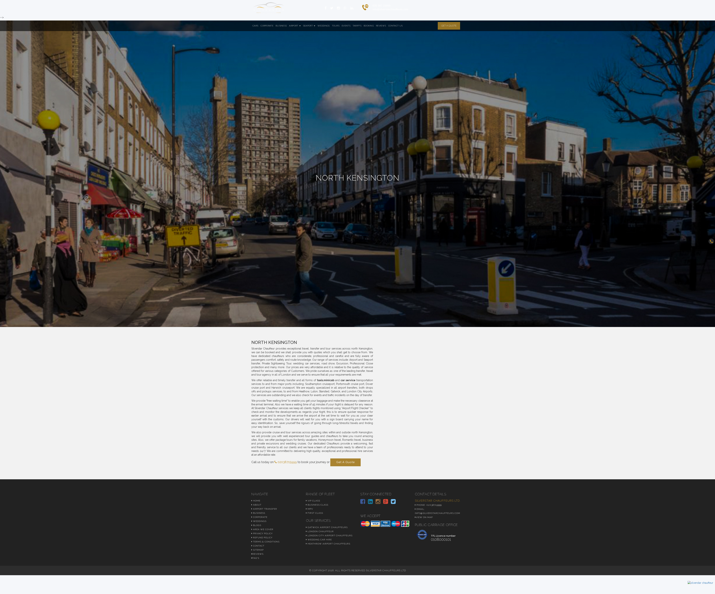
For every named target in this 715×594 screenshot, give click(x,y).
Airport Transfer (264, 509)
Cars (255, 25)
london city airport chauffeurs (329, 535)
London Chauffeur (320, 531)
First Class (315, 513)
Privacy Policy (262, 533)
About (256, 505)
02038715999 (287, 462)
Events (346, 25)
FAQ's (255, 558)
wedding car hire (319, 539)
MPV (310, 509)
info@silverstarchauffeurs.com (390, 9)
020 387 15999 (381, 5)
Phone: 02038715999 (429, 505)
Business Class (317, 505)
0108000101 (441, 539)
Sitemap (258, 550)
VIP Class (313, 500)
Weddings (323, 25)
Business (281, 25)
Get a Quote (449, 25)
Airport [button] (294, 25)
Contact (258, 545)
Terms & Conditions (265, 541)
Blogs (256, 525)
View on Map (424, 517)
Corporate (266, 25)
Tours (336, 25)
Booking (369, 25)
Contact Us (395, 25)
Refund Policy (262, 537)
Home (256, 500)
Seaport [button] (308, 25)
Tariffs (357, 25)
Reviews (381, 25)
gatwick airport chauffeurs (327, 527)
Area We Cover (262, 529)
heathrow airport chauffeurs (328, 543)
